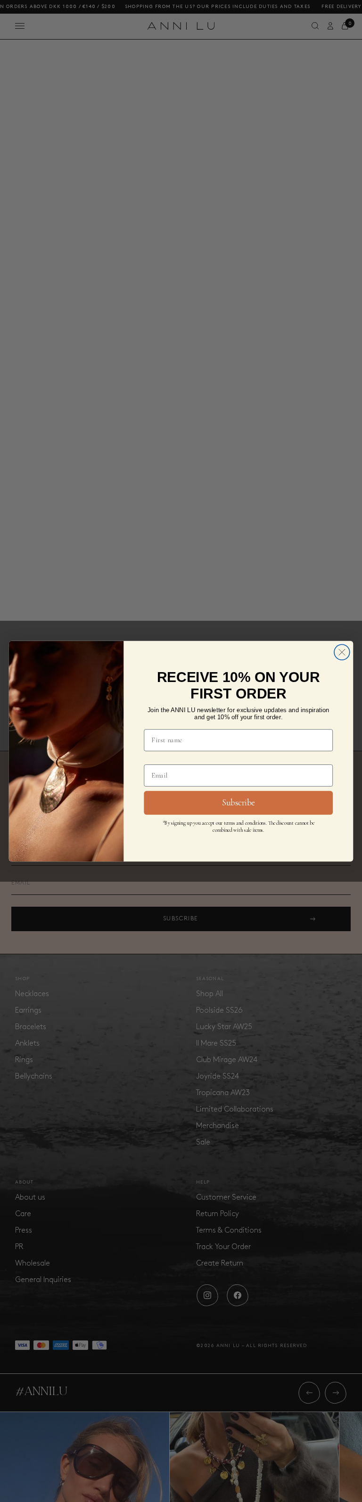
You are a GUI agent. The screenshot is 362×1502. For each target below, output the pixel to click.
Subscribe (238, 802)
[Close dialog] (342, 652)
